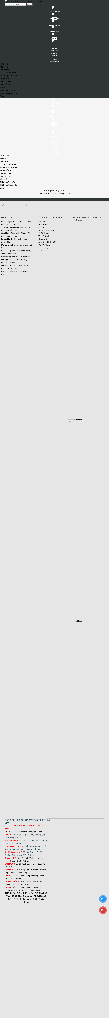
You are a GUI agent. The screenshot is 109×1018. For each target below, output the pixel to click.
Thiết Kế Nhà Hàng (22, 899)
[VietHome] (75, 421)
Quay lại (54, 196)
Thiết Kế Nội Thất (13, 893)
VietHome (78, 621)
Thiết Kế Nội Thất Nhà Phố (35, 893)
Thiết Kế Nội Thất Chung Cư (19, 896)
